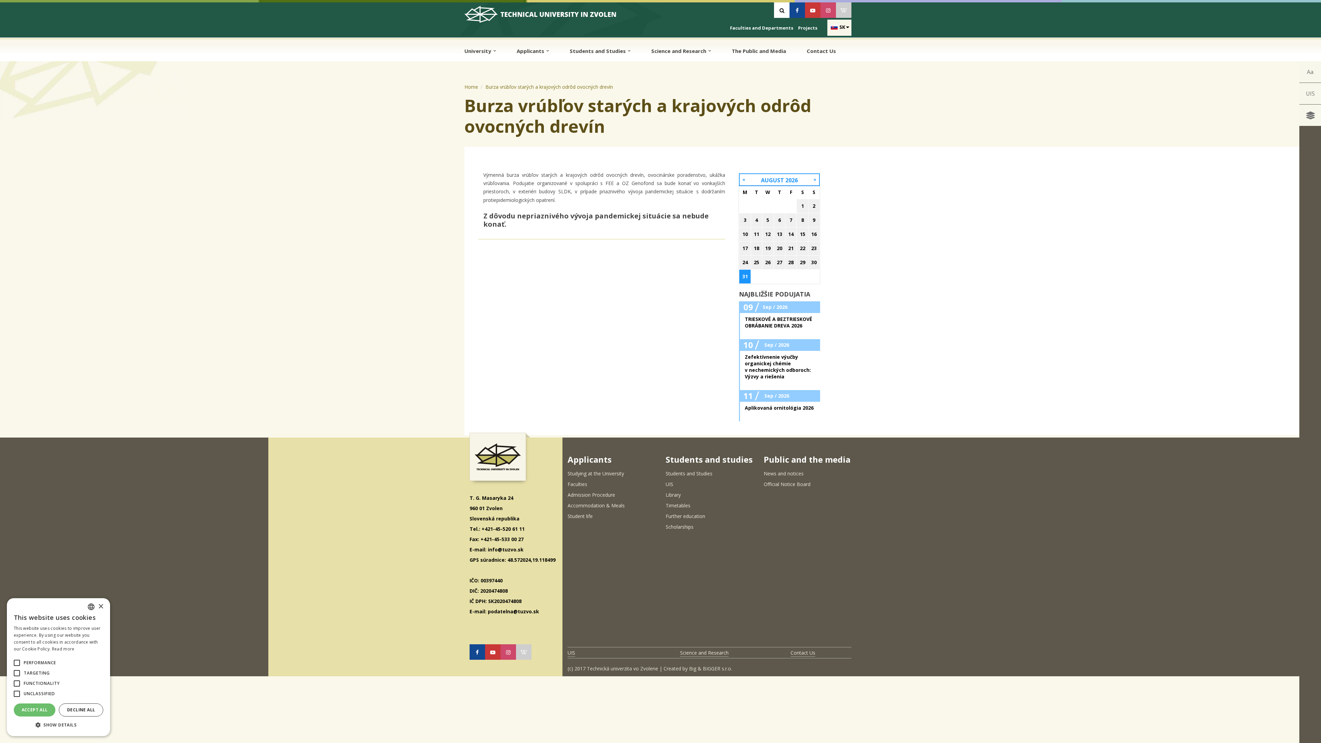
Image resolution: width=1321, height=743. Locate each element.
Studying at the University (596, 473)
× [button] (100, 606)
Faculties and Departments (761, 28)
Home (471, 87)
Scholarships (680, 527)
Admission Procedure (591, 495)
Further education (685, 516)
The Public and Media (759, 50)
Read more (63, 649)
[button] (17, 663)
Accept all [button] (35, 710)
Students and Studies (598, 50)
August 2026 (779, 180)
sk (842, 27)
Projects (807, 28)
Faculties (577, 484)
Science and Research (679, 50)
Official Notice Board (787, 484)
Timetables (678, 505)
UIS (1310, 93)
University (478, 50)
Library (673, 495)
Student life (580, 516)
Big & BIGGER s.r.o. (710, 668)
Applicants (531, 50)
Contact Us (821, 50)
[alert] (58, 667)
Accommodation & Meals (596, 505)
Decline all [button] (81, 710)
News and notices (784, 473)
